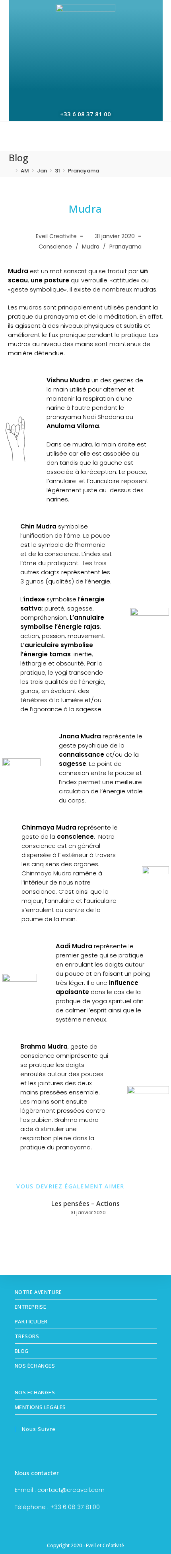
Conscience (55, 247)
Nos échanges (35, 1365)
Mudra (90, 247)
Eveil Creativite (56, 236)
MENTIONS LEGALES (40, 1407)
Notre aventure (38, 1292)
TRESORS (27, 1336)
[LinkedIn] (51, 1448)
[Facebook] (22, 1448)
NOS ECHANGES (35, 1392)
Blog (22, 1350)
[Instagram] (37, 1448)
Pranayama (83, 170)
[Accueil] (11, 170)
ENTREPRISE (31, 1306)
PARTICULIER (31, 1321)
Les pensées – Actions (85, 1203)
